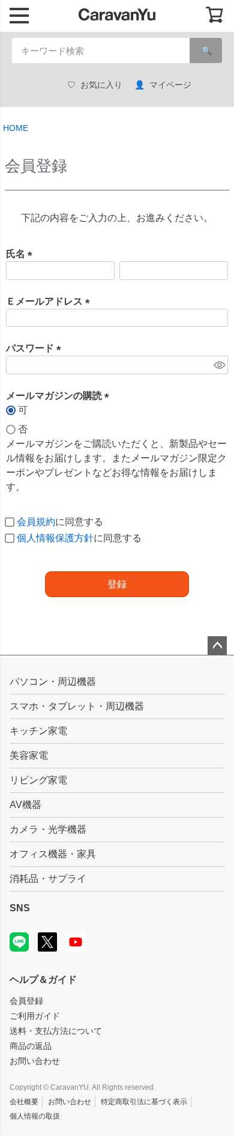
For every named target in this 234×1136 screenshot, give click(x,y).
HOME (15, 128)
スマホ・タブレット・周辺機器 (77, 706)
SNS (20, 908)
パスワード (36, 348)
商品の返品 (31, 1046)
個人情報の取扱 (35, 1116)
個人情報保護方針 (55, 538)
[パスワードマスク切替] (219, 365)
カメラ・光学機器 (48, 829)
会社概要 (24, 1102)
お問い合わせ (35, 1061)
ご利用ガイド (35, 1016)
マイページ (170, 85)
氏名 (21, 254)
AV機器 (25, 805)
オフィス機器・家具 (53, 854)
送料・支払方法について (56, 1031)
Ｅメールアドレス (50, 301)
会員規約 (36, 522)
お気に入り (101, 85)
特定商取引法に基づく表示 (144, 1102)
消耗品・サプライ (48, 878)
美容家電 (29, 755)
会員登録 (26, 1001)
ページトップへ (217, 645)
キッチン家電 (38, 731)
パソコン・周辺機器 (53, 681)
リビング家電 (38, 780)
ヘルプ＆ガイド (43, 979)
